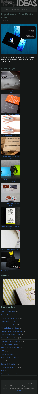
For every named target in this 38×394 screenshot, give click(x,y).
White (4, 351)
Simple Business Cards (10, 325)
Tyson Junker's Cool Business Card (10, 204)
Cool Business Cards (10, 311)
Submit (23, 9)
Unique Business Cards (10, 321)
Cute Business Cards (9, 354)
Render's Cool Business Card (10, 114)
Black (4, 361)
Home (5, 9)
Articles (15, 9)
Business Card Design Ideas (19, 1)
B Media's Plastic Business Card (10, 135)
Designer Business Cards (11, 318)
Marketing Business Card (11, 367)
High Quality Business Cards (12, 341)
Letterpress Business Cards (12, 334)
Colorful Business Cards (10, 364)
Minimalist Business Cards (11, 328)
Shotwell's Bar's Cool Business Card (10, 157)
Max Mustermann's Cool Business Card (10, 181)
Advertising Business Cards (12, 347)
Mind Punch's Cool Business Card (10, 227)
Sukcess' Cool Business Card (10, 249)
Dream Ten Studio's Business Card (10, 92)
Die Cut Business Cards (10, 344)
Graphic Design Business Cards (13, 331)
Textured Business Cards (11, 338)
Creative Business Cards (11, 315)
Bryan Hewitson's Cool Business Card (10, 272)
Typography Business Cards (12, 374)
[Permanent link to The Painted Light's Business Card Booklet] (19, 292)
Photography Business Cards (12, 357)
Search (19, 390)
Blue (4, 370)
